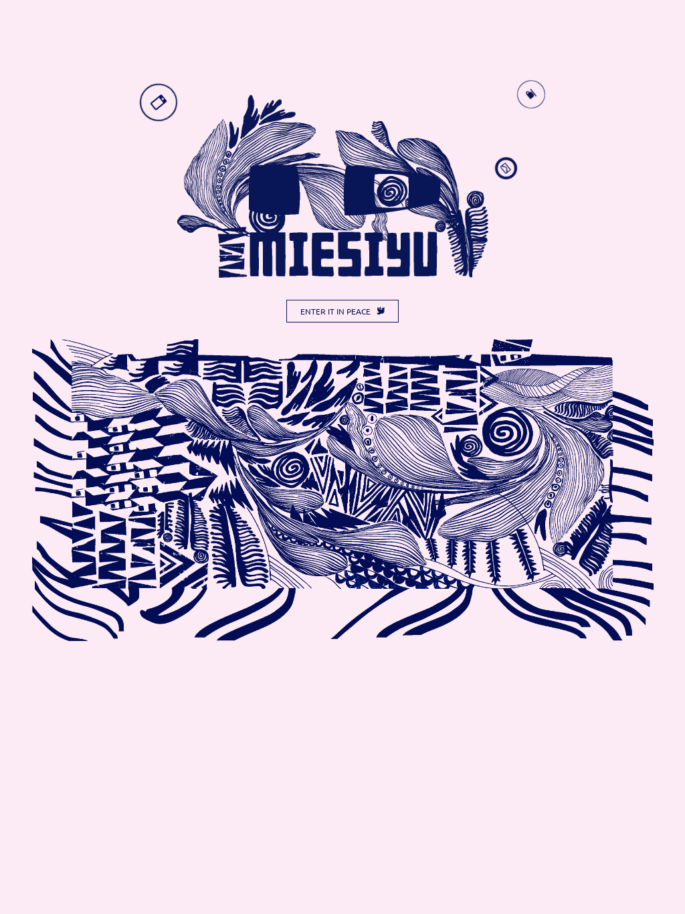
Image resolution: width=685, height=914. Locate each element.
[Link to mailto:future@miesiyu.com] (506, 168)
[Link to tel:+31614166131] (158, 102)
